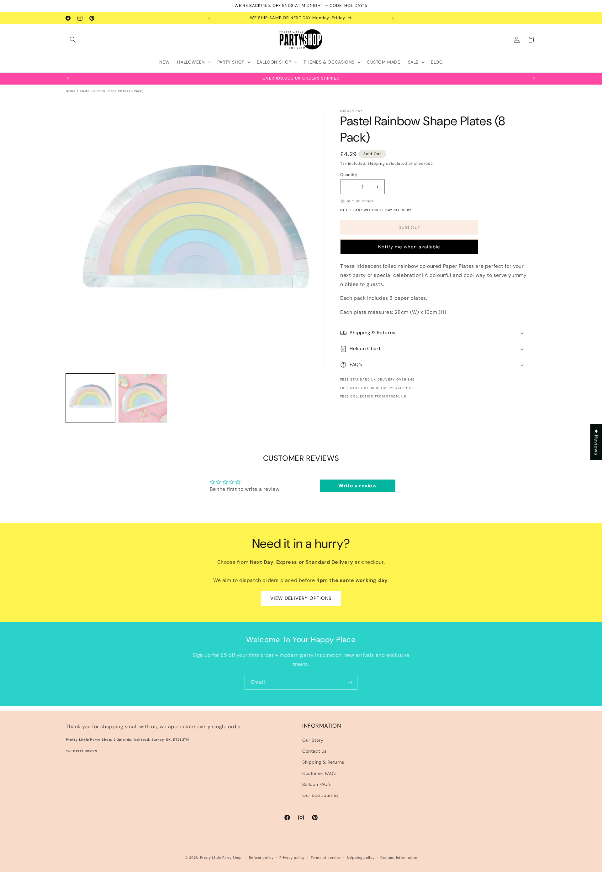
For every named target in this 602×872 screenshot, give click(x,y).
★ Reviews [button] (596, 442)
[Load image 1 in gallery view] (90, 398)
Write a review (357, 485)
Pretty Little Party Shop (221, 857)
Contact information (398, 857)
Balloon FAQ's (316, 784)
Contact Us (314, 751)
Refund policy (261, 857)
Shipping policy (361, 857)
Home (70, 91)
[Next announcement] (393, 18)
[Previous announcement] (209, 18)
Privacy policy (292, 857)
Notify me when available (409, 247)
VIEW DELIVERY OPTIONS (301, 598)
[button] (73, 39)
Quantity (348, 174)
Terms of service (326, 857)
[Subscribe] (350, 682)
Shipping (376, 163)
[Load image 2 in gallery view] (142, 398)
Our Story (312, 740)
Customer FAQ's (319, 773)
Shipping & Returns (323, 762)
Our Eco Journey (320, 795)
